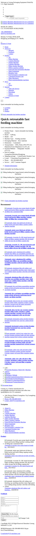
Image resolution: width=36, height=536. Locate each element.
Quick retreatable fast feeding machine (16, 201)
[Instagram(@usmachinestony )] (15, 382)
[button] (24, 518)
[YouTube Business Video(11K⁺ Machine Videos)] (20, 371)
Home (6, 47)
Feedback (4, 494)
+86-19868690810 (6, 32)
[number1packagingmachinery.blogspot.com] (19, 377)
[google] (7, 373)
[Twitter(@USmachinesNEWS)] (15, 380)
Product (7, 111)
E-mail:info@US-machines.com (10, 533)
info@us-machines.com (8, 33)
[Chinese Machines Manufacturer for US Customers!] (18, 22)
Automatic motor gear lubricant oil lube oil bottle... (20, 455)
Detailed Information (11, 166)
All (9, 57)
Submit (3, 520)
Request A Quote (6, 43)
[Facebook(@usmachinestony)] (14, 378)
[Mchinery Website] (11, 375)
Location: (7, 108)
